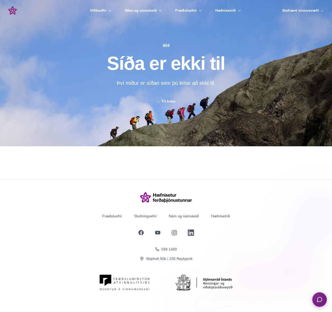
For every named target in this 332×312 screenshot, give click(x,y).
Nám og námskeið (141, 10)
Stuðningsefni (145, 216)
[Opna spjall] (319, 299)
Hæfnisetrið (225, 10)
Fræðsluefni (186, 10)
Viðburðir (98, 10)
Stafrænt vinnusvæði (303, 10)
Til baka (166, 101)
